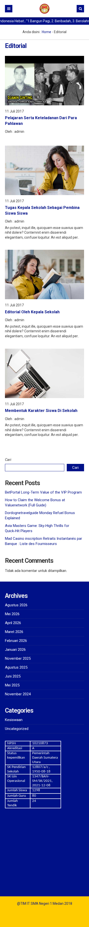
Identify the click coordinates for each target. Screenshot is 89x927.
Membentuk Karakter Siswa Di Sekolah (41, 410)
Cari (8, 459)
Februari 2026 (16, 640)
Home (46, 32)
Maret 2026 (14, 632)
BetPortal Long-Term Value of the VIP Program (43, 492)
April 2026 (13, 623)
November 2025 (18, 658)
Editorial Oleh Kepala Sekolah (32, 312)
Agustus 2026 (16, 605)
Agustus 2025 (16, 667)
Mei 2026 (12, 614)
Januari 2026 (15, 649)
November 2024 (18, 694)
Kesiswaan (13, 720)
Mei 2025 (12, 685)
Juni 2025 (13, 676)
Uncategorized (16, 728)
